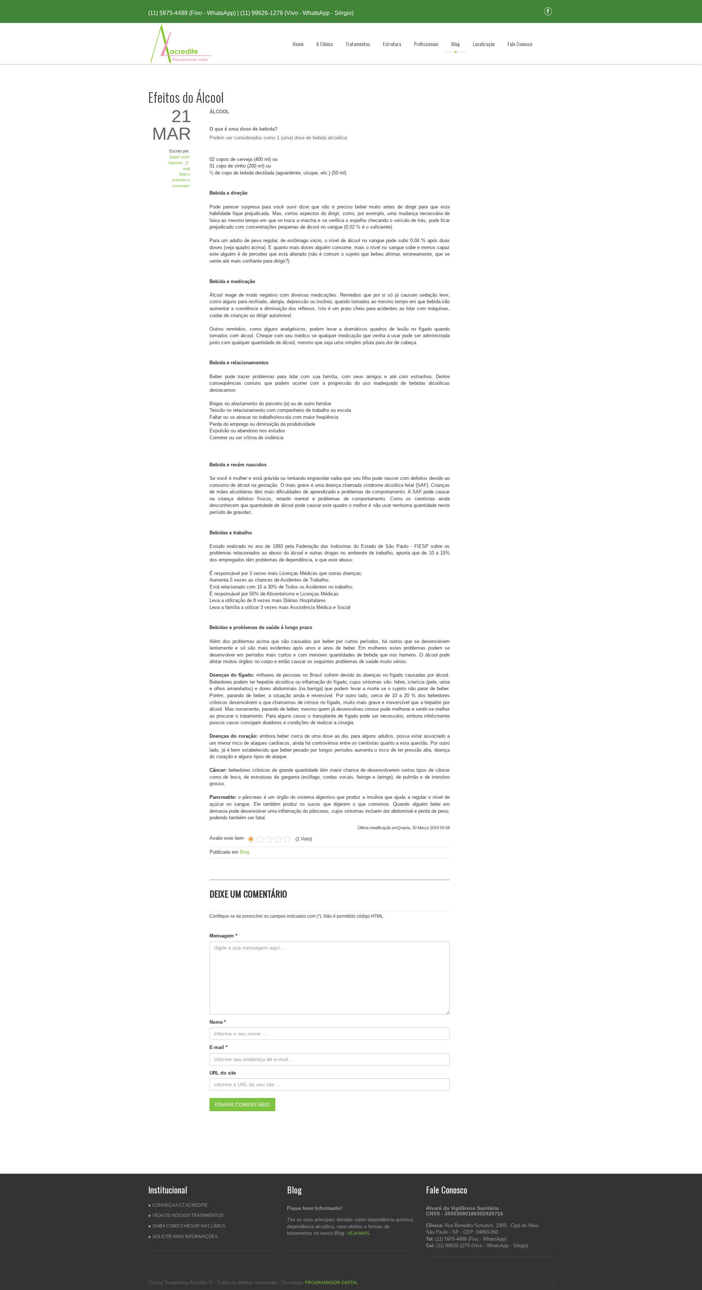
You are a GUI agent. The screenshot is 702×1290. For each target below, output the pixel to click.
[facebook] (548, 11)
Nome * (218, 1022)
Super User (179, 157)
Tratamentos (358, 44)
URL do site (223, 1073)
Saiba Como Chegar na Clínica (188, 1226)
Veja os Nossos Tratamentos (187, 1215)
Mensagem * (223, 936)
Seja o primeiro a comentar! (181, 180)
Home (297, 44)
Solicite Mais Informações (185, 1236)
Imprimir (176, 163)
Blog (455, 44)
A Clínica (324, 44)
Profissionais (426, 44)
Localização (484, 44)
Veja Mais (358, 1233)
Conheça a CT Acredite (180, 1205)
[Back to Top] (549, 1284)
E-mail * (218, 1047)
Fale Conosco (519, 44)
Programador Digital (331, 1282)
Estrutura (392, 44)
